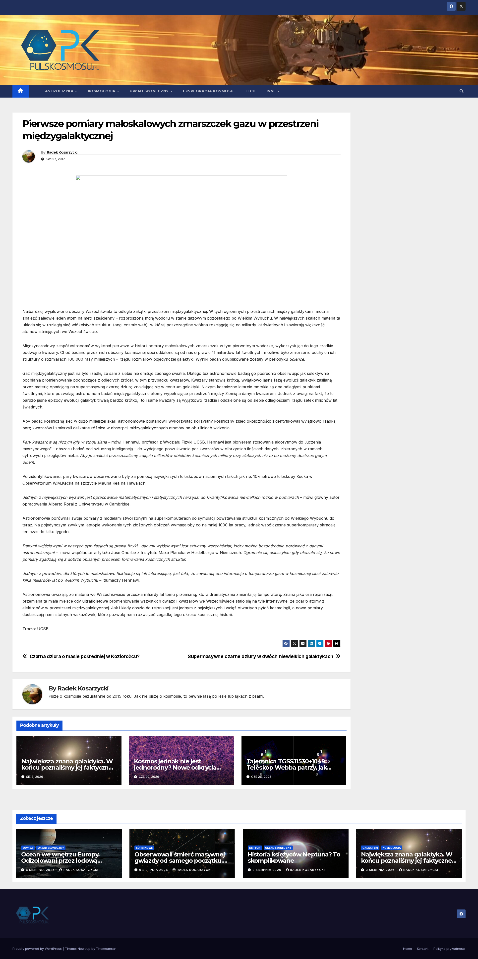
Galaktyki (370, 847)
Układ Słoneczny (150, 91)
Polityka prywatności (449, 949)
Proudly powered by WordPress (37, 949)
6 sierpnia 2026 (41, 870)
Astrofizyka (60, 91)
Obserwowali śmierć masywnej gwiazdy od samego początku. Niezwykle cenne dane (179, 860)
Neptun (254, 847)
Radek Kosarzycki (62, 152)
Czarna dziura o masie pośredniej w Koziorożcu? (85, 656)
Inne (272, 91)
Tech (250, 91)
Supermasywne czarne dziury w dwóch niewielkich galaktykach (260, 656)
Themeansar (106, 949)
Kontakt (422, 949)
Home (407, 949)
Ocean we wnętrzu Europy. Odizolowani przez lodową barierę (60, 860)
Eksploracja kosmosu (208, 91)
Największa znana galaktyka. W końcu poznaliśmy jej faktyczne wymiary (67, 767)
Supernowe (144, 847)
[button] (462, 91)
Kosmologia (102, 91)
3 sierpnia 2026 (267, 870)
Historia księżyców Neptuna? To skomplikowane (294, 857)
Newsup (84, 949)
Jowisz (28, 847)
